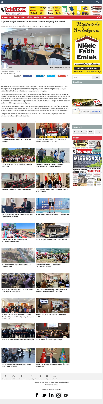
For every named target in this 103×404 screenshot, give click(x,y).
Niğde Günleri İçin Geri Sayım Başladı (49, 339)
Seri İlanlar (22, 379)
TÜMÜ (99, 17)
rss (58, 395)
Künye (92, 2)
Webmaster (85, 2)
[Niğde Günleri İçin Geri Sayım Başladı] (53, 330)
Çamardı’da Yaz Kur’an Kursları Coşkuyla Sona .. (18, 2)
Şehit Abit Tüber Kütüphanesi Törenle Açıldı (18, 339)
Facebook (37, 395)
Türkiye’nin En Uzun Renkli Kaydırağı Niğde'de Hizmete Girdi (15, 240)
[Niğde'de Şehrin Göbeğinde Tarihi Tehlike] (53, 230)
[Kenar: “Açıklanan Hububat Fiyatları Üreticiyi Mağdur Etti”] (53, 355)
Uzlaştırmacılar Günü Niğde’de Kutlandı (16, 314)
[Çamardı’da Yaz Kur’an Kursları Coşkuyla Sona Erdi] (18, 155)
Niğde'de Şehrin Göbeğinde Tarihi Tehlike (51, 239)
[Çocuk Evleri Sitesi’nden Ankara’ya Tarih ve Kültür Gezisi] (53, 180)
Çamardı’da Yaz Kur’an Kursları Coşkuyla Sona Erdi (17, 165)
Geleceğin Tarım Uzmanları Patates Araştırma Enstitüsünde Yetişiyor (49, 165)
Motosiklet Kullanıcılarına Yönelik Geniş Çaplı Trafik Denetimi (16, 365)
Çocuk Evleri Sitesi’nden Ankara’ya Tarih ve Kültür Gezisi (52, 190)
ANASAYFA (7, 17)
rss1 (66, 395)
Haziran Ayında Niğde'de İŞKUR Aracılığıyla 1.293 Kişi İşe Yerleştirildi (17, 290)
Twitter (44, 395)
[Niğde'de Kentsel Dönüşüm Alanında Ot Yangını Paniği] (18, 255)
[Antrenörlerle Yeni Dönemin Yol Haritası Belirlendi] (18, 130)
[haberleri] (2, 119)
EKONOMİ (51, 17)
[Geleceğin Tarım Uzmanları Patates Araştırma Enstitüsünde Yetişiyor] (53, 155)
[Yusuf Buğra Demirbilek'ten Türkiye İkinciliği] (53, 205)
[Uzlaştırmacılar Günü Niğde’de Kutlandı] (18, 305)
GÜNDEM (16, 17)
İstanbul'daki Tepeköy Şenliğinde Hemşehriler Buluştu (48, 265)
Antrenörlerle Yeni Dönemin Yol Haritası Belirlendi (16, 140)
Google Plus (51, 395)
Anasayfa (69, 2)
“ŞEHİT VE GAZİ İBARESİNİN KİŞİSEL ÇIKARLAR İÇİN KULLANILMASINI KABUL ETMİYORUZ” (51, 140)
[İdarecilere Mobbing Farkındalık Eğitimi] (18, 180)
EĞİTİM (29, 17)
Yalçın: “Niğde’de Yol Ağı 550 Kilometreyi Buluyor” (51, 315)
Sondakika (13, 379)
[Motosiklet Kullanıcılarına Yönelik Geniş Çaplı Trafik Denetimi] (18, 355)
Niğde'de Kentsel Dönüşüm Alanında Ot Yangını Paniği (16, 265)
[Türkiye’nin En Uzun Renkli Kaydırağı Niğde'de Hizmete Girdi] (18, 230)
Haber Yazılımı (54, 385)
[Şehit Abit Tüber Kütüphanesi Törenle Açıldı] (18, 330)
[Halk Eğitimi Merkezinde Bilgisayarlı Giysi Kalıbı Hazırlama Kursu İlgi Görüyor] (53, 280)
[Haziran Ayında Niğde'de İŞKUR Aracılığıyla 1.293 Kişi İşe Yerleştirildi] (18, 280)
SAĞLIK (23, 17)
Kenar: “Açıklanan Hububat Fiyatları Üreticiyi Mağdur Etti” (52, 365)
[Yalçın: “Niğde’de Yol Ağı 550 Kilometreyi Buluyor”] (53, 305)
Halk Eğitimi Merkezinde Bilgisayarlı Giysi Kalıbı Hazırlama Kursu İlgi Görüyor (51, 290)
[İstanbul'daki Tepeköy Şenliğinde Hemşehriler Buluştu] (53, 255)
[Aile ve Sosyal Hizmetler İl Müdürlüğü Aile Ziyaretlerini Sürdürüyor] (18, 205)
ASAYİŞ (36, 17)
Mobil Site (77, 2)
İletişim (98, 2)
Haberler (62, 2)
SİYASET (43, 17)
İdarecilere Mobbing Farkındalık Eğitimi (16, 189)
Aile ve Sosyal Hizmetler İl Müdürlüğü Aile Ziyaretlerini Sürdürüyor (17, 215)
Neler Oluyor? (32, 379)
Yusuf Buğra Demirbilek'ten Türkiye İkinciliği (52, 214)
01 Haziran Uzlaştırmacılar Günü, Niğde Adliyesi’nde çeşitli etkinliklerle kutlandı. (17, 318)
